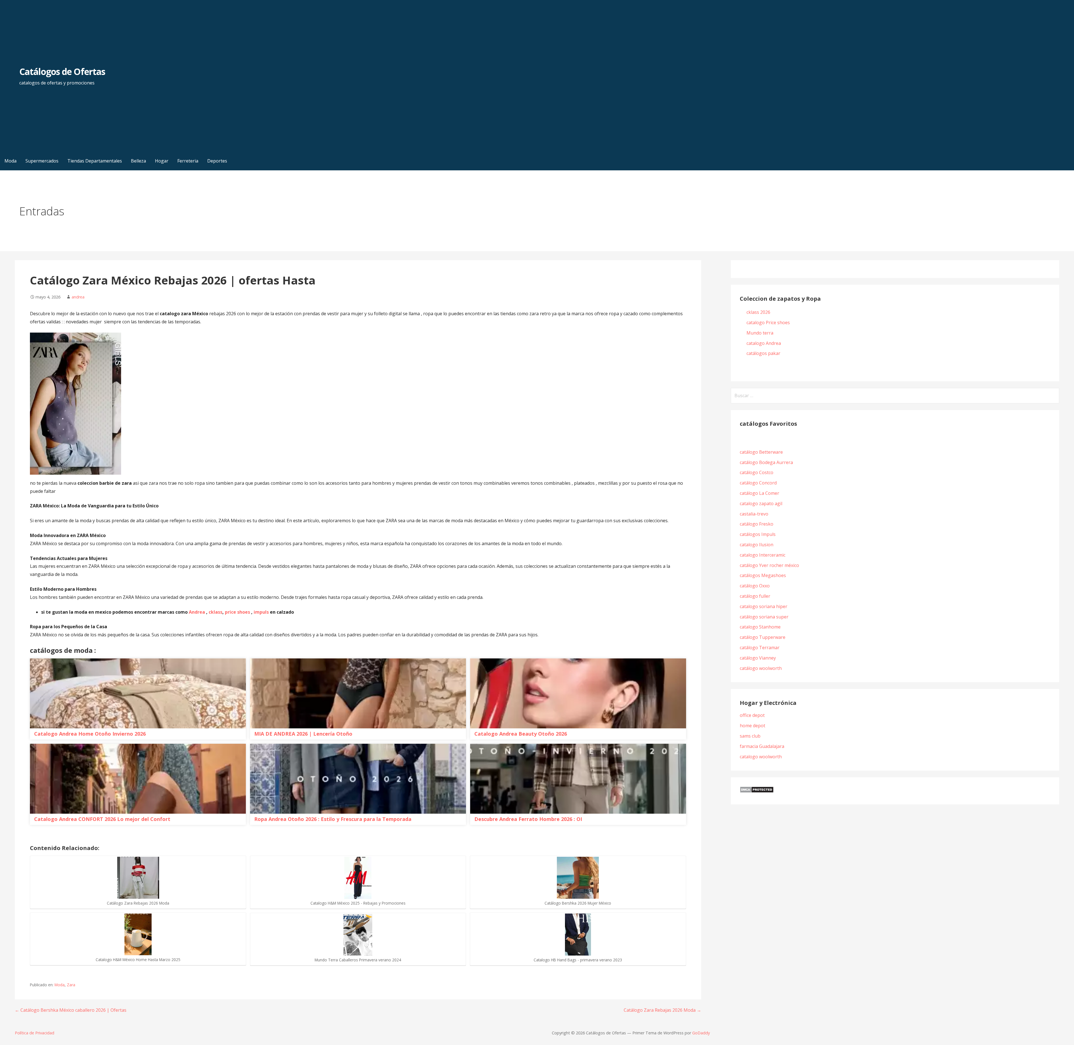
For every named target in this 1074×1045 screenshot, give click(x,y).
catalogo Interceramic (762, 555)
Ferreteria (187, 161)
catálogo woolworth (762, 668)
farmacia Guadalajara (762, 746)
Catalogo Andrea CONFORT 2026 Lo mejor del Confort (102, 819)
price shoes (237, 612)
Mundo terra (759, 333)
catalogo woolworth (761, 757)
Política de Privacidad (34, 1032)
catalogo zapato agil (761, 503)
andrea (78, 297)
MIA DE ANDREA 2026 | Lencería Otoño (303, 733)
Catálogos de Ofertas (62, 71)
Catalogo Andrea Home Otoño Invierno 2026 (90, 733)
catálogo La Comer (760, 493)
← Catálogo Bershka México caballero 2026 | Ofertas (70, 1010)
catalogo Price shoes (768, 322)
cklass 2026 (758, 312)
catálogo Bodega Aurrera (766, 462)
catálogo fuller (755, 596)
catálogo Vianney (758, 658)
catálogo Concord (758, 483)
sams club (750, 736)
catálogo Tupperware (762, 637)
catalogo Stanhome (760, 627)
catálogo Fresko (756, 524)
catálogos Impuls (758, 534)
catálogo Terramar (760, 647)
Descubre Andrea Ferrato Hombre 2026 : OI (528, 819)
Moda (60, 984)
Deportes (217, 161)
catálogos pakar (763, 353)
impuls (262, 612)
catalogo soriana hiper (763, 606)
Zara (71, 984)
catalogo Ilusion (756, 545)
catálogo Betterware (761, 452)
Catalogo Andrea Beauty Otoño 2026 (520, 733)
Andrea (197, 612)
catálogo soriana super (764, 617)
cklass (215, 612)
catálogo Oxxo (755, 586)
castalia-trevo (754, 514)
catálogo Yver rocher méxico (769, 565)
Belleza (138, 161)
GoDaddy (701, 1032)
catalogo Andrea (764, 343)
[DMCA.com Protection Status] (757, 791)
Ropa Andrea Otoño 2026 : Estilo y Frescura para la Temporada (332, 819)
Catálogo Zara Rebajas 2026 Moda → (662, 1010)
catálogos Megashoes (763, 575)
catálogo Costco (756, 472)
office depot (752, 715)
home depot (752, 725)
